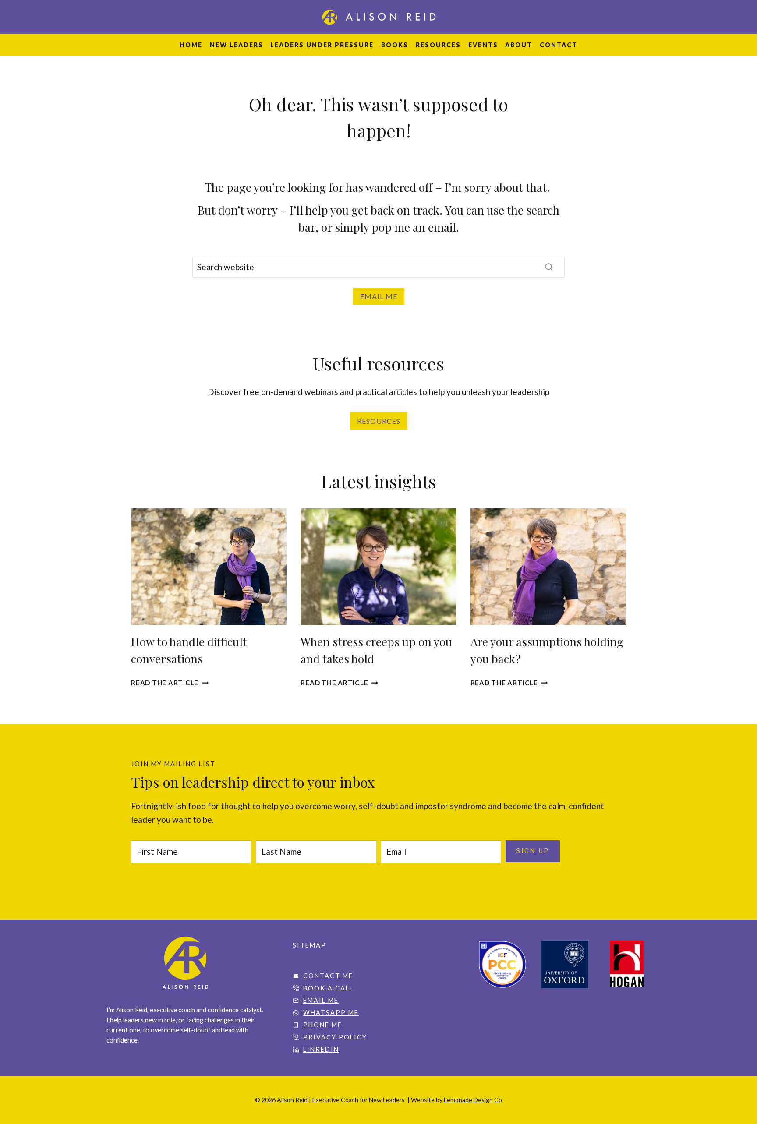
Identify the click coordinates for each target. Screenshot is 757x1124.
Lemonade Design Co (473, 1099)
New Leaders (236, 45)
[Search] (549, 267)
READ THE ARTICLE (339, 683)
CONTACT (558, 45)
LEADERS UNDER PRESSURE (322, 45)
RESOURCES (438, 45)
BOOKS (394, 45)
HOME (191, 45)
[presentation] (209, 566)
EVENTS (483, 45)
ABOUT (518, 45)
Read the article (170, 683)
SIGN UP (532, 851)
